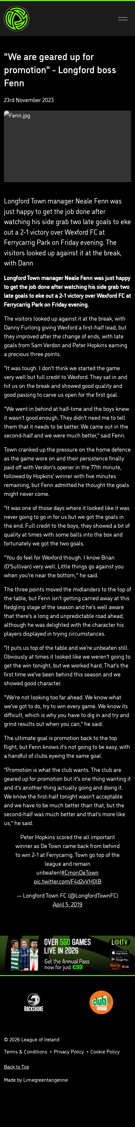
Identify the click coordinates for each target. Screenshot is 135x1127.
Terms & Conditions (25, 1051)
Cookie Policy (105, 1051)
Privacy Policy (69, 1051)
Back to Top (16, 1066)
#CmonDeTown (80, 872)
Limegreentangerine (45, 1079)
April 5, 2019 (68, 904)
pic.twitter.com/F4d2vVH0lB (68, 881)
